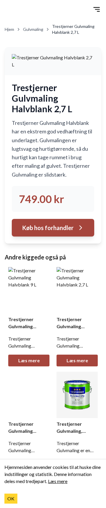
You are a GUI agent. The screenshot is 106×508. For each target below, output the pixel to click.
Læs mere (29, 360)
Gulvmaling (33, 29)
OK (10, 498)
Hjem (9, 29)
